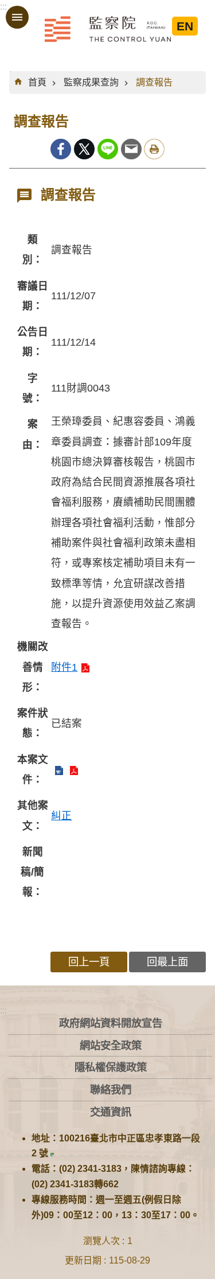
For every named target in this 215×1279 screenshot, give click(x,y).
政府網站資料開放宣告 (110, 1023)
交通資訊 (110, 1112)
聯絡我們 (110, 1090)
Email (131, 149)
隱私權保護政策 (111, 1067)
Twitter (84, 149)
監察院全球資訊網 (108, 28)
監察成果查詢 (91, 82)
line (107, 149)
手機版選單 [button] (17, 17)
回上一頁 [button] (89, 962)
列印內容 (154, 149)
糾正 (61, 816)
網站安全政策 (111, 1045)
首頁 (37, 82)
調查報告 (154, 82)
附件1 (64, 667)
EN (185, 26)
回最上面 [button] (167, 962)
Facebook (60, 149)
